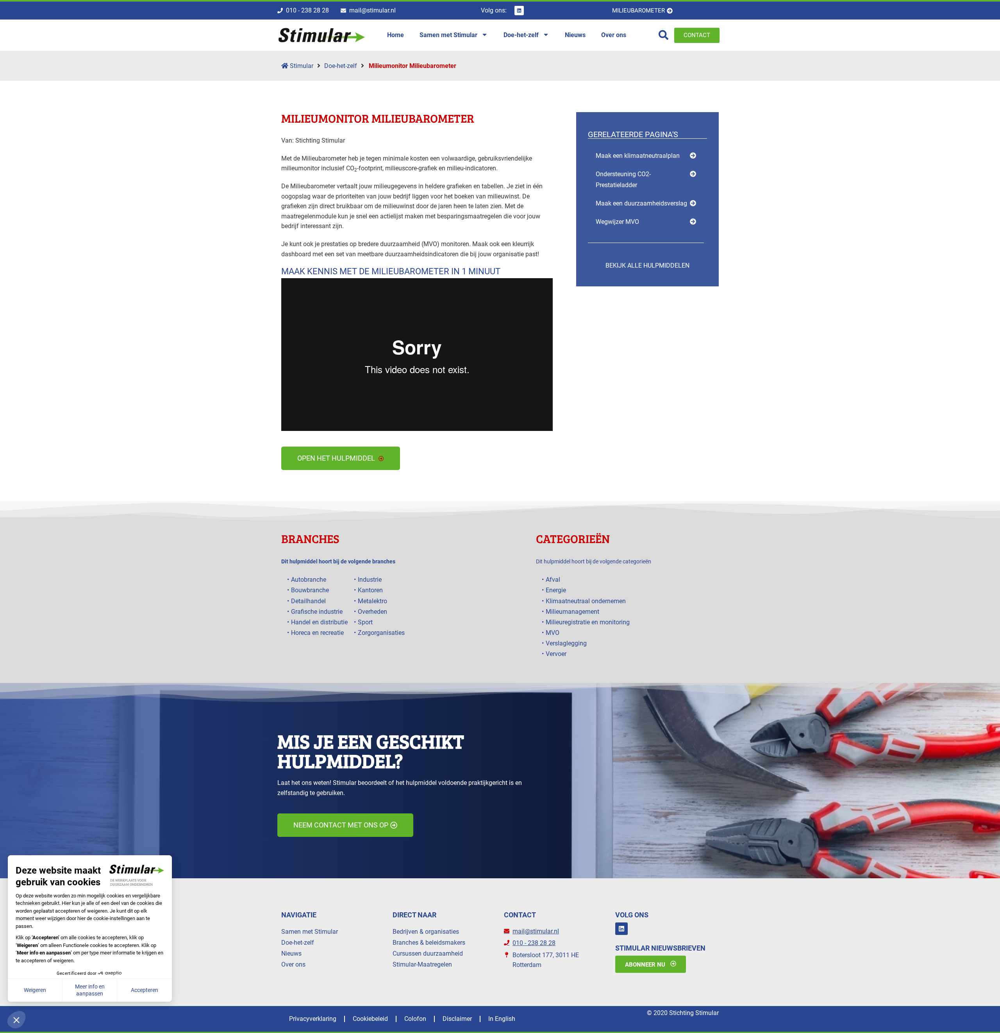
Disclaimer (457, 1018)
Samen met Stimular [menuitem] (448, 35)
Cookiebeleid (370, 1018)
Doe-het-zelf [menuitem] (521, 35)
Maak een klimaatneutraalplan (638, 155)
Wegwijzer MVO (617, 221)
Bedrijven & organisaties (426, 931)
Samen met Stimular (309, 931)
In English (501, 1018)
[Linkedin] (519, 10)
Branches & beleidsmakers (429, 942)
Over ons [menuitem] (613, 35)
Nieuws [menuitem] (575, 35)
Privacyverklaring (312, 1018)
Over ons (293, 964)
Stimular (300, 66)
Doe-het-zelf (340, 66)
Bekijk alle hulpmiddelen (647, 265)
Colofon (415, 1018)
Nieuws (291, 953)
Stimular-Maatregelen (422, 964)
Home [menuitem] (395, 35)
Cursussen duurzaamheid (428, 953)
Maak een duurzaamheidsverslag (641, 203)
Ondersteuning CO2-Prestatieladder (623, 179)
